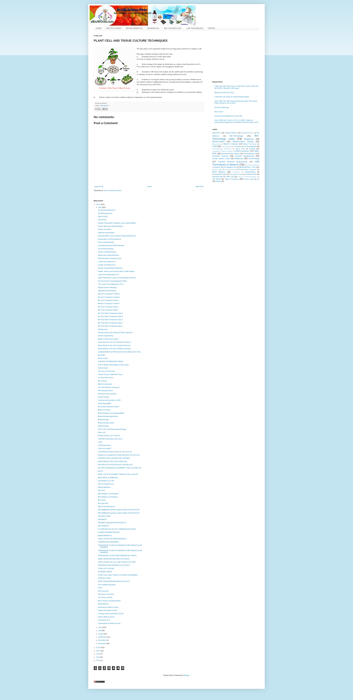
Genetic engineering (105, 336)
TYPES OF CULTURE (106, 569)
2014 (98, 654)
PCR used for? (103, 591)
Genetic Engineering (244, 156)
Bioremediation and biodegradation (111, 413)
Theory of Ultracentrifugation (247, 176)
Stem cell (230, 177)
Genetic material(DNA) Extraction (110, 268)
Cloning (252, 149)
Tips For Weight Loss (106, 484)
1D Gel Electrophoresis (106, 210)
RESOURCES (103, 604)
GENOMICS (102, 519)
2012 (98, 647)
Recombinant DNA (219, 174)
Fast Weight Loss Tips (106, 481)
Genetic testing (103, 397)
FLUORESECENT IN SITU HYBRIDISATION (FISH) (117, 529)
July (100, 631)
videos (218, 181)
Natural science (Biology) (107, 287)
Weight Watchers (104, 487)
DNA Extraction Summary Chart (109, 258)
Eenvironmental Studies (230, 154)
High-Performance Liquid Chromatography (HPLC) (117, 278)
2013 (98, 651)
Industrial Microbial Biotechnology (232, 162)
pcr (258, 179)
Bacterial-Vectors (247, 133)
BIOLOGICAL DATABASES (108, 478)
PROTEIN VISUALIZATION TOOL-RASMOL (114, 458)
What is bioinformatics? (106, 507)
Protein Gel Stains (104, 229)
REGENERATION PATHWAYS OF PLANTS (114, 565)
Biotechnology (103, 420)
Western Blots (248, 179)
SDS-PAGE (102, 220)
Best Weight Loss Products (108, 497)
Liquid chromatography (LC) (108, 275)
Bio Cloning (102, 381)
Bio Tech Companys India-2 (108, 307)
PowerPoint (236, 172)
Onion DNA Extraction (106, 242)
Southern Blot (251, 174)
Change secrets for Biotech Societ (110, 614)
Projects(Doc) (250, 172)
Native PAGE (103, 217)
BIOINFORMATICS (134, 28)
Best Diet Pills (103, 503)
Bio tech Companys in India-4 (109, 297)
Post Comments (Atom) (112, 190)
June (100, 627)
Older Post (199, 187)
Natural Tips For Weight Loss (225, 167)
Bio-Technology (236, 136)
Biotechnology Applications (108, 416)
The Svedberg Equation (107, 585)
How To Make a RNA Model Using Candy (113, 365)
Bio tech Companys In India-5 (109, 294)
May (100, 207)
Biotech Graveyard (105, 384)
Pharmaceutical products (107, 394)
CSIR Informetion (104, 445)
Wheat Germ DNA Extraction (108, 255)
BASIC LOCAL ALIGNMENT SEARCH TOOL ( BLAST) (118, 474)
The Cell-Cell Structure (106, 371)
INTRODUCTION (104, 516)
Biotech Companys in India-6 (109, 303)
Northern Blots (217, 169)
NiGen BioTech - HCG (247, 167)
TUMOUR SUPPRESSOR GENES (110, 361)
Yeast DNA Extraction (106, 249)
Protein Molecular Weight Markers (110, 226)
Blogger (186, 675)
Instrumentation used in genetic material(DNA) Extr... (117, 236)
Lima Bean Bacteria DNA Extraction (111, 245)
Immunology (253, 158)
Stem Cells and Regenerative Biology (112, 429)
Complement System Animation (222, 151)
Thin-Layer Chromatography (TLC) (111, 284)
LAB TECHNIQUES (194, 28)
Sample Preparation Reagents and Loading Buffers (117, 223)
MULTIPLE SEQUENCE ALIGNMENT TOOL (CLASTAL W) (119, 468)
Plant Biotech (104, 105)
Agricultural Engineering (107, 291)
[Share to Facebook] (104, 109)
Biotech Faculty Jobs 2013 (224, 93)
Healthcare (238, 158)
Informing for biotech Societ (108, 607)
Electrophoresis (250, 154)
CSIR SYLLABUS (104, 449)
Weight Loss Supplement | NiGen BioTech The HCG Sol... (119, 455)
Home (149, 187)
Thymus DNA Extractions (107, 252)
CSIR (214, 146)
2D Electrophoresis (105, 213)
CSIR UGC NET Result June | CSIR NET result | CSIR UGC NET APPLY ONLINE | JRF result (236, 87)
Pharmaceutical (230, 169)
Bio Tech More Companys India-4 (110, 316)
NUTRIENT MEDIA (105, 572)
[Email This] (96, 109)
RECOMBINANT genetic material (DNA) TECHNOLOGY (119, 510)
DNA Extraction (242, 151)
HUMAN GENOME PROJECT (109, 532)
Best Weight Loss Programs (108, 494)
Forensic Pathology (221, 107)
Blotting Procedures (249, 144)
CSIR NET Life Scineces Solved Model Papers (231, 97)
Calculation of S (104, 620)
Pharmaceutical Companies (247, 169)
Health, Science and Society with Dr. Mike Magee (116, 271)
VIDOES (211, 28)
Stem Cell (101, 432)
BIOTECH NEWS (113, 28)
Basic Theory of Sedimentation (109, 601)
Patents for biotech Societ (107, 610)
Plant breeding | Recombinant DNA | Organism (115, 333)
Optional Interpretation (106, 233)
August (101, 634)
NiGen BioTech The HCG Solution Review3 (114, 345)
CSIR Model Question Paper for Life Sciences (115, 452)
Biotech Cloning (104, 410)
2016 (98, 660)
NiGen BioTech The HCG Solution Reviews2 (114, 349)
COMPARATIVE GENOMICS (108, 542)
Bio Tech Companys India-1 (108, 310)
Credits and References (107, 262)
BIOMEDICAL (153, 28)
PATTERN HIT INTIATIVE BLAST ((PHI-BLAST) (115, 465)
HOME (99, 28)
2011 (98, 204)
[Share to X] (101, 109)
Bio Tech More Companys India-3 (110, 320)
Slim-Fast (101, 490)
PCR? (100, 588)
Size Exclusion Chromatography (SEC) (112, 281)
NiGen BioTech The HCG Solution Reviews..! (114, 342)
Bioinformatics (218, 141)
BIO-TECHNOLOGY (173, 28)
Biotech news (103, 358)
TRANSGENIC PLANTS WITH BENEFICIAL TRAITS (117, 556)
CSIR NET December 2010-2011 (110, 439)
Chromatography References (221, 149)
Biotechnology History (106, 423)
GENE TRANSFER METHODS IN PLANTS (114, 559)
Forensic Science (220, 156)
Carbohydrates (226, 146)
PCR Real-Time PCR (106, 594)
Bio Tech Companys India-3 (108, 300)
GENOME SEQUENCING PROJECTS (112, 523)
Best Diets (101, 500)
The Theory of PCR (105, 597)
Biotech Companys (231, 144)
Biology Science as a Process (109, 436)
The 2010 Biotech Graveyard (108, 387)
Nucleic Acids (103, 368)
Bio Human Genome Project (108, 407)
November (102, 640)
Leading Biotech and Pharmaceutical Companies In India (119, 352)
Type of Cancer (232, 179)
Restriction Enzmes (236, 174)
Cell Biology (237, 146)
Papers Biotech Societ (106, 617)
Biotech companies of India (108, 339)
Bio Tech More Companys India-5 (110, 313)
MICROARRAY (103, 526)
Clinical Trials (240, 149)
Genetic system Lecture (221, 159)
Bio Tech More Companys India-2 (110, 323)
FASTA (100, 471)
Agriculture (216, 133)
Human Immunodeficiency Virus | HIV (228, 116)
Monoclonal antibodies (252, 165)
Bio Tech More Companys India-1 (110, 326)
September (102, 637)
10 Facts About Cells (105, 378)
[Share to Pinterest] (106, 109)
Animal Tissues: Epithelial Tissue (110, 374)
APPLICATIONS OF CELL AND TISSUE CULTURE (117, 562)
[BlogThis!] (98, 109)
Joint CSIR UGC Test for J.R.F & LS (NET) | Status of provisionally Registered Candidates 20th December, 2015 (236, 121)
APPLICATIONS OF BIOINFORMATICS (112, 539)
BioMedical (249, 139)
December (102, 643)
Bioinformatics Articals (243, 141)
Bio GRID (101, 355)
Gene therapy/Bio (104, 403)
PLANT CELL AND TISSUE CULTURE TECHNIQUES (118, 575)
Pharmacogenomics (105, 391)
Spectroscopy (217, 177)
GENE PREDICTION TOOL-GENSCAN (112, 461)
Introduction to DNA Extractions (109, 239)
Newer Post (98, 187)
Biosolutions (216, 144)
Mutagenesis (103, 329)
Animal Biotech (231, 133)
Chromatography (250, 146)
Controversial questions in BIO (109, 400)
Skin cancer (218, 112)
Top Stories (216, 179)
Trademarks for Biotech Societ (109, 623)
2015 (98, 657)
